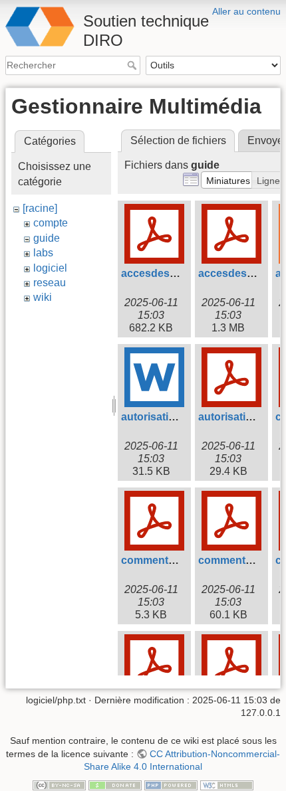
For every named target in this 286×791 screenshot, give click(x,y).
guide (46, 238)
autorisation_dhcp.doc (178, 416)
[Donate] (115, 784)
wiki (42, 297)
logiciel (50, 268)
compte (50, 222)
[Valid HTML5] (226, 784)
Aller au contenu (246, 11)
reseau (49, 282)
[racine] (40, 208)
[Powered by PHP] (171, 784)
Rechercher (133, 65)
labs (43, 252)
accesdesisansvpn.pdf (178, 273)
